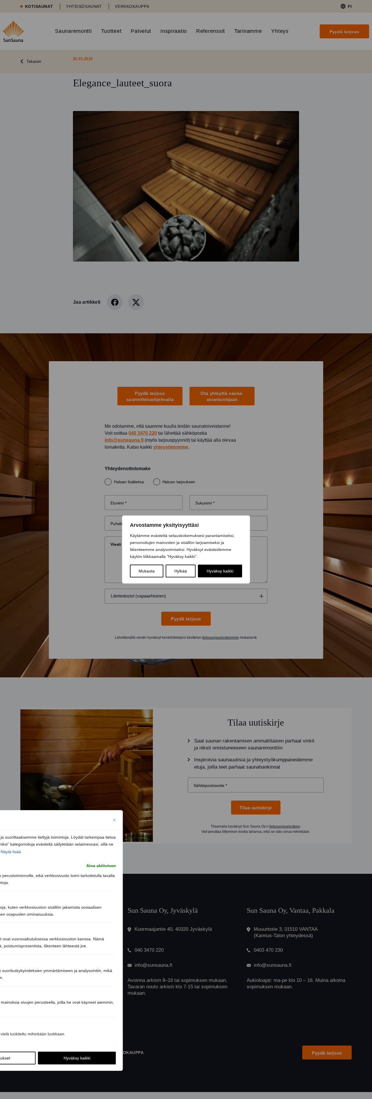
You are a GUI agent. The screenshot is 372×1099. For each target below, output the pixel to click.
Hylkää (180, 571)
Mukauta (147, 571)
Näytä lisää (11, 851)
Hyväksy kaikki (220, 571)
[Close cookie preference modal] (114, 820)
